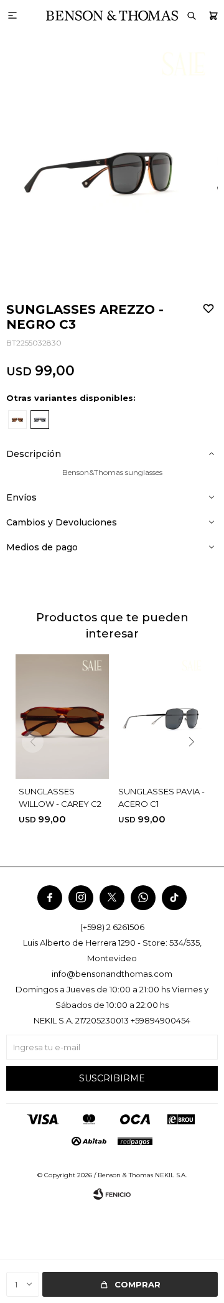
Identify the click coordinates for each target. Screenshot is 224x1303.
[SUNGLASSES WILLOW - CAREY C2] (62, 716)
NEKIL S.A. (171, 1175)
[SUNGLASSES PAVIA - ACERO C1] (161, 716)
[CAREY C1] (17, 419)
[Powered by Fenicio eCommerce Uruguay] (112, 1194)
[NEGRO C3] (39, 419)
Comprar (137, 1284)
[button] (213, 15)
